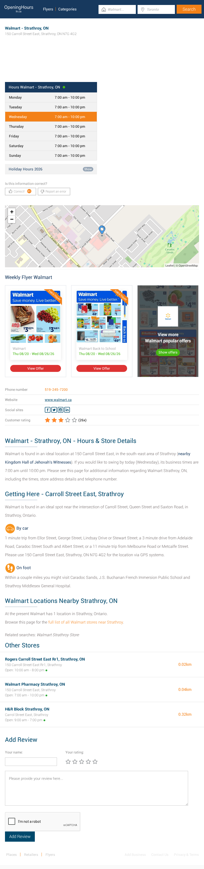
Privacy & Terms (186, 855)
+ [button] (11, 212)
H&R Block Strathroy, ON (27, 709)
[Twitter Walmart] (54, 410)
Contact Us (159, 855)
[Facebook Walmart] (48, 410)
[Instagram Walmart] (60, 410)
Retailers (31, 855)
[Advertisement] (102, 66)
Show (88, 169)
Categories (67, 9)
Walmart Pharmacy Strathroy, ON (35, 684)
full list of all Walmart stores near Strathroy (85, 622)
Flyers (48, 9)
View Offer (35, 368)
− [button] (11, 219)
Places (11, 855)
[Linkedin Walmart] (67, 410)
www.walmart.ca (58, 400)
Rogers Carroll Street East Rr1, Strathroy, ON (45, 659)
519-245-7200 (56, 390)
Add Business (135, 855)
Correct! (22, 191)
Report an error (56, 191)
